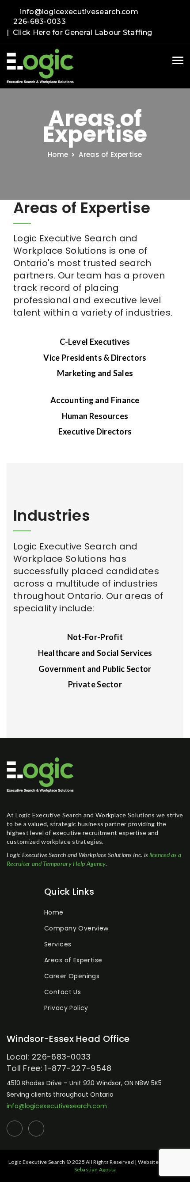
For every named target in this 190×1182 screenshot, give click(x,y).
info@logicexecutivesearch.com (79, 12)
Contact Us (62, 992)
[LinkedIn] (180, 12)
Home (54, 912)
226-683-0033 (39, 21)
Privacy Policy (66, 1007)
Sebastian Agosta (95, 1169)
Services (57, 944)
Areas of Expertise (73, 960)
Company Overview (76, 928)
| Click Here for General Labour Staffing (79, 32)
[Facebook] (167, 12)
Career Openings (71, 976)
